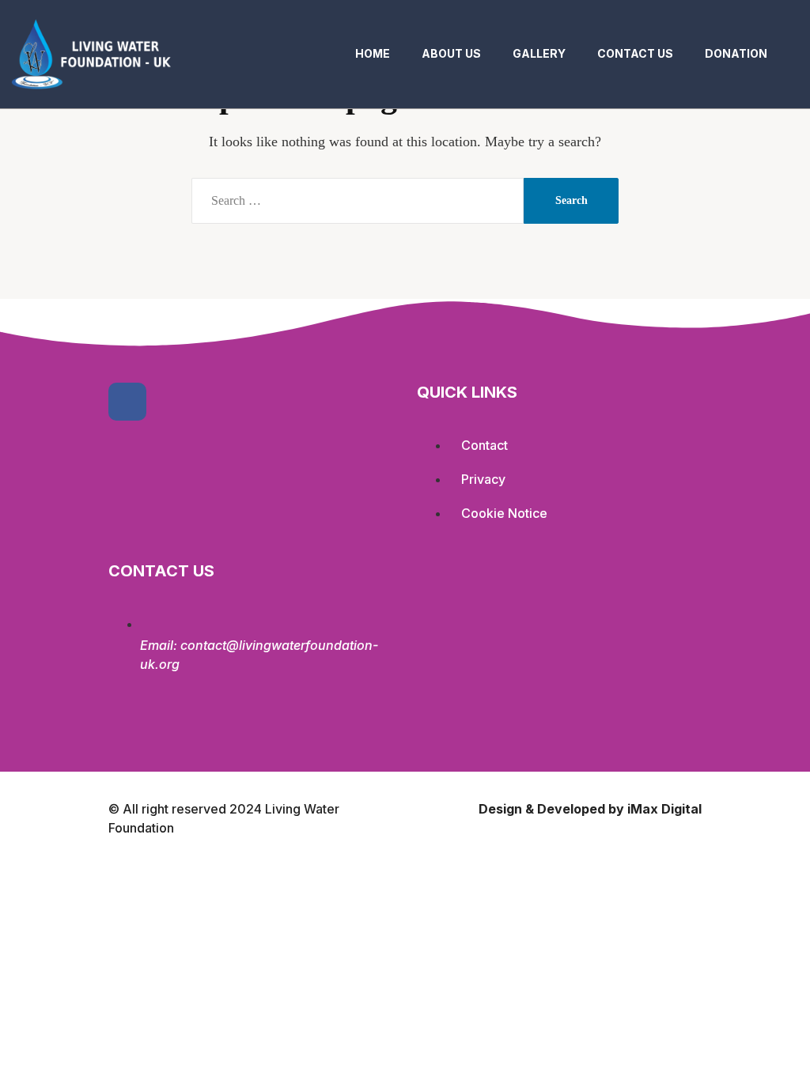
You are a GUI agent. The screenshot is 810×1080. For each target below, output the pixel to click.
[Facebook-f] (127, 402)
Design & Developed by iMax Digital (590, 809)
